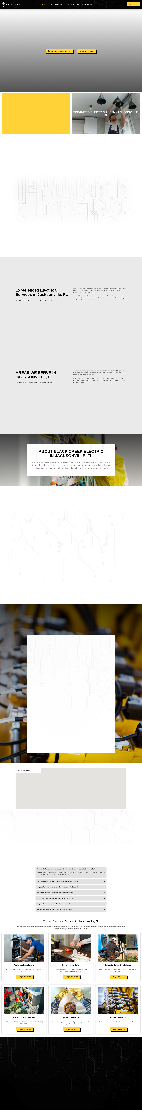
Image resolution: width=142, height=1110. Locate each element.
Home (43, 4)
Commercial (70, 4)
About (50, 4)
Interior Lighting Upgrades (84, 4)
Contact (98, 4)
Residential (58, 4)
